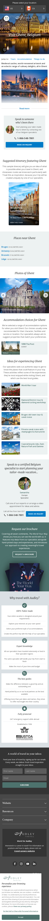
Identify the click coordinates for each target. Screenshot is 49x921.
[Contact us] (6, 18)
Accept (20, 917)
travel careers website (24, 851)
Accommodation (24, 59)
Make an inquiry (24, 145)
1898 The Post (27, 344)
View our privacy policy (22, 906)
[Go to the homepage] (25, 18)
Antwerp (5, 251)
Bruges (4, 247)
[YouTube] (27, 863)
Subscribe (24, 785)
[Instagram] (21, 863)
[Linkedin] (34, 863)
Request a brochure (24, 554)
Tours (13, 59)
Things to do (39, 59)
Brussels (5, 255)
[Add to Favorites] (4, 49)
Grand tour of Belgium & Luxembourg (18, 208)
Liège (3, 259)
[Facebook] (14, 863)
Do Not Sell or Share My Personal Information (20, 911)
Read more (24, 108)
